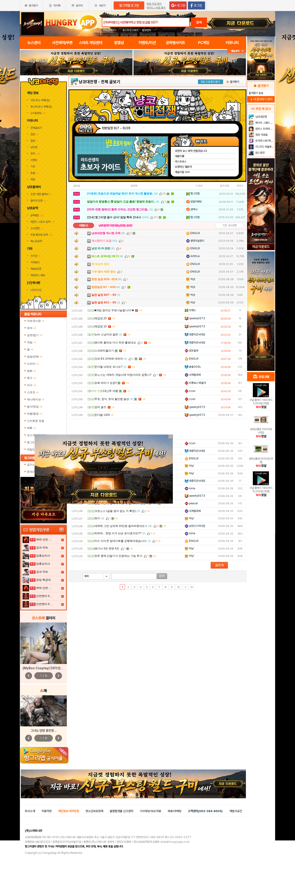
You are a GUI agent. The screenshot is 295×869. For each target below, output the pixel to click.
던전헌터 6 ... (44, 596)
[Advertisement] (157, 429)
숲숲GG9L (194, 366)
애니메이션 (35, 399)
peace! (193, 503)
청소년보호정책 (94, 811)
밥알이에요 (196, 201)
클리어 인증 (38, 200)
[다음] (185, 587)
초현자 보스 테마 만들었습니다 (191, 151)
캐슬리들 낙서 (182, 172)
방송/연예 (34, 356)
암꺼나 (193, 209)
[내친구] (100, 5)
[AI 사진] (43, 710)
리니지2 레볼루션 (264, 146)
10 (178, 587)
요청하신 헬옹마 (183, 166)
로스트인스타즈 (130, 30)
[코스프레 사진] (43, 643)
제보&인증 (35, 268)
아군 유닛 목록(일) (40, 100)
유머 (31, 328)
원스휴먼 (260, 152)
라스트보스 (180, 161)
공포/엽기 (34, 335)
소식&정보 (38, 113)
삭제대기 (35, 262)
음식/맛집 (34, 406)
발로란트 (146, 30)
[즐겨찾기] (31, 5)
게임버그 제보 (37, 275)
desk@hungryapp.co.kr (175, 841)
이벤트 (33, 160)
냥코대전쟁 (88, 81)
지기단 (35, 256)
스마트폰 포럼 (35, 421)
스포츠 (33, 392)
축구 (31, 378)
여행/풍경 (34, 413)
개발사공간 (235, 811)
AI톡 (31, 428)
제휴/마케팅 (174, 811)
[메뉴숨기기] (236, 51)
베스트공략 (36, 241)
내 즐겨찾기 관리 (260, 99)
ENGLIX (195, 233)
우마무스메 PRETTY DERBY (264, 140)
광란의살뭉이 (197, 240)
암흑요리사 (43, 555)
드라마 (33, 363)
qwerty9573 (196, 318)
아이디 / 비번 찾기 (156, 7)
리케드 (192, 310)
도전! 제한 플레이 (41, 194)
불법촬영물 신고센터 (121, 811)
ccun (191, 391)
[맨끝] (191, 587)
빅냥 (192, 279)
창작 (35, 153)
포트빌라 (193, 350)
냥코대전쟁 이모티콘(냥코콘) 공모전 (115, 225)
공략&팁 (36, 215)
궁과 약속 (42, 547)
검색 (199, 22)
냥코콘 (33, 147)
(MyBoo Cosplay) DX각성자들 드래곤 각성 (52, 668)
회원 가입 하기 (154, 3)
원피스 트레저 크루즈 (264, 128)
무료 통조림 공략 (41, 234)
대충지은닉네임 (196, 334)
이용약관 (46, 811)
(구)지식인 (36, 290)
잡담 (34, 134)
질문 (34, 140)
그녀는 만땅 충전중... (43, 730)
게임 (31, 342)
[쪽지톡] (54, 5)
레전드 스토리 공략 (42, 221)
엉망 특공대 (43, 579)
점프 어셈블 (261, 134)
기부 (32, 166)
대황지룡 (179, 156)
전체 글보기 (110, 81)
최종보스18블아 (197, 383)
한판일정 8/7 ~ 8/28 (116, 128)
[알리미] (77, 5)
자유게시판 (35, 321)
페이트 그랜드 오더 (264, 122)
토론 (34, 173)
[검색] (162, 576)
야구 (31, 385)
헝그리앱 (195, 193)
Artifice (195, 256)
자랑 (32, 179)
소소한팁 (36, 228)
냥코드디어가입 (196, 526)
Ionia (191, 488)
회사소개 (30, 811)
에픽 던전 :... (43, 539)
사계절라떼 (194, 374)
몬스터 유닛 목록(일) (41, 106)
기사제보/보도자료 (150, 811)
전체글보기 (36, 127)
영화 (31, 371)
